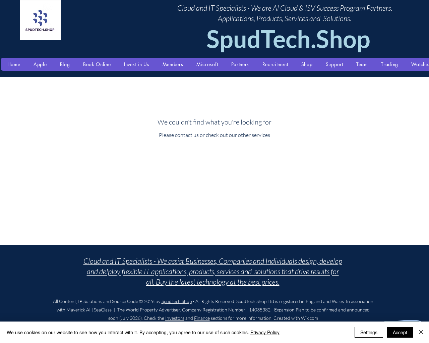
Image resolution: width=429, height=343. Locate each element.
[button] (40, 64)
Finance (202, 318)
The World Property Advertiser (148, 309)
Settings (368, 332)
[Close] (421, 332)
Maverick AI (78, 309)
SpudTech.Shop (177, 301)
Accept (400, 332)
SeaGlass (103, 309)
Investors (174, 318)
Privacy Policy (265, 332)
